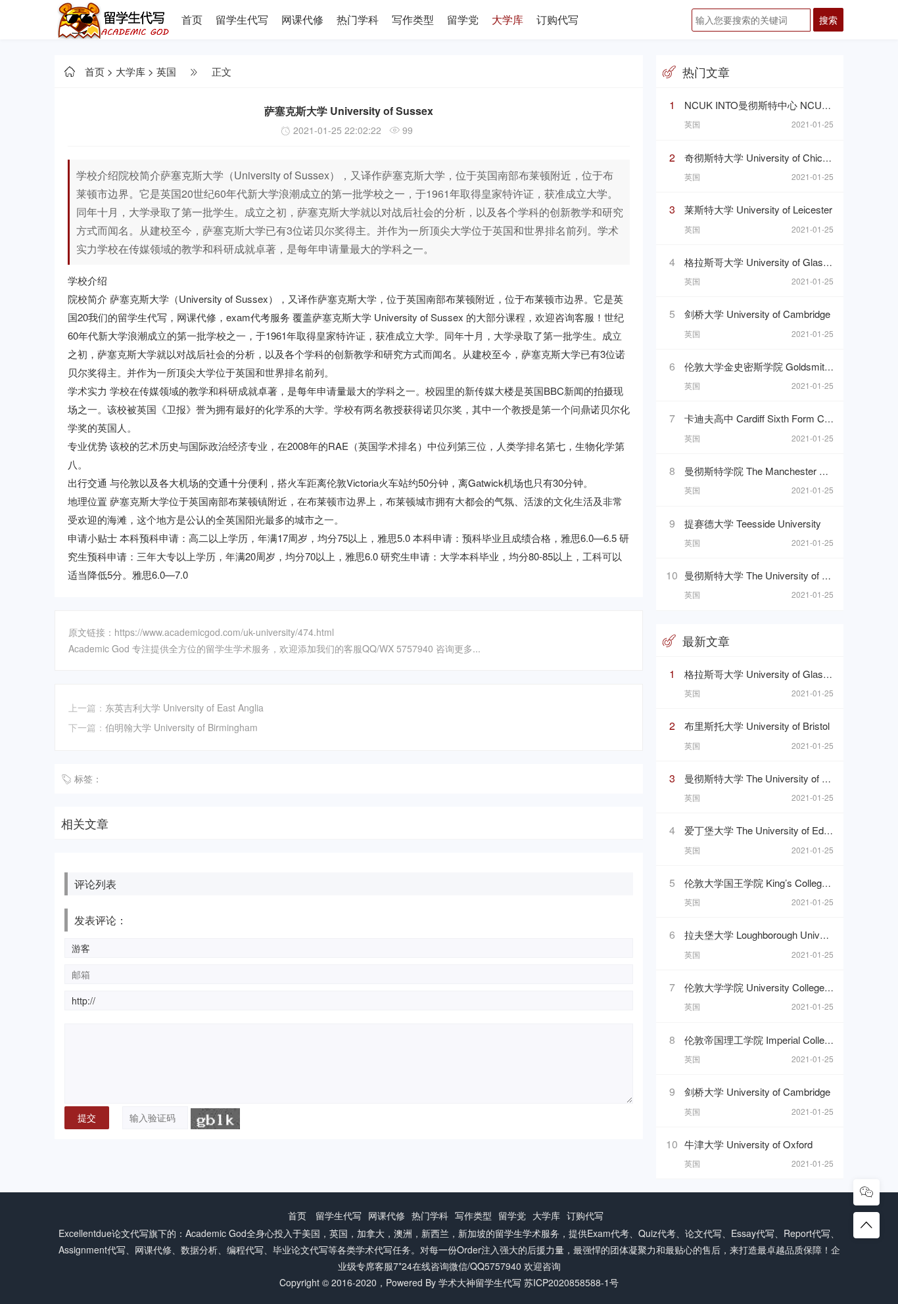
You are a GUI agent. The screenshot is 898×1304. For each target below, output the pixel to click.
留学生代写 (242, 19)
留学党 (463, 19)
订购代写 (557, 19)
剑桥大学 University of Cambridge (757, 314)
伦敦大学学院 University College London (771, 987)
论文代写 (130, 1233)
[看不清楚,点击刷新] (215, 1118)
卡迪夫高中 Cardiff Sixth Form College (766, 418)
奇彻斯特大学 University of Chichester (766, 157)
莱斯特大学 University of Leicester (758, 209)
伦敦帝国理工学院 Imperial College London (776, 1039)
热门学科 (358, 19)
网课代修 (302, 19)
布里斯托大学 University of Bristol (757, 725)
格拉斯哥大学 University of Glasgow (762, 262)
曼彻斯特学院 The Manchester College (767, 471)
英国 (166, 71)
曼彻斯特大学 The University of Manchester (778, 575)
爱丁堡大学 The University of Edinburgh (769, 830)
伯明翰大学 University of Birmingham (181, 727)
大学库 (507, 19)
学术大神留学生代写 (479, 1282)
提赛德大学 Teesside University (752, 523)
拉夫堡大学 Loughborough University (763, 934)
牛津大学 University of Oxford (748, 1144)
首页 (191, 19)
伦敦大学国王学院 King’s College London (772, 882)
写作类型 (413, 19)
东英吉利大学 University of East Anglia (184, 707)
